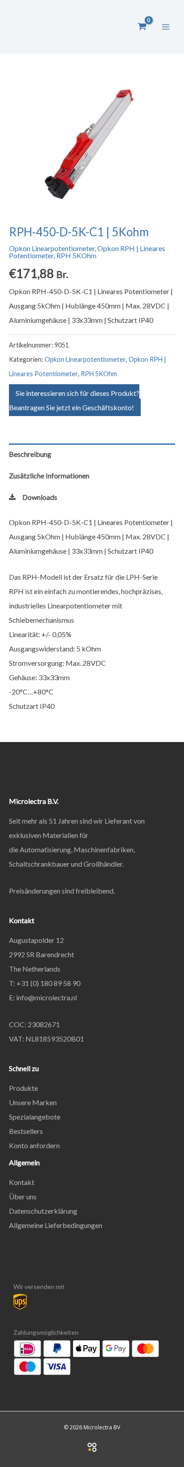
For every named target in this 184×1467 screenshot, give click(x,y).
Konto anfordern (34, 1145)
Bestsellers (26, 1131)
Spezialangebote (34, 1116)
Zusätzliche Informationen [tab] (49, 475)
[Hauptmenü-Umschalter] (165, 26)
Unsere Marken (33, 1102)
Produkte (23, 1088)
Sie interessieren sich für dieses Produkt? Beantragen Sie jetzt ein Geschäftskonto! (74, 400)
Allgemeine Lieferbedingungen (55, 1225)
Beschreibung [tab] (30, 454)
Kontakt (21, 1182)
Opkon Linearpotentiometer (52, 248)
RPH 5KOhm (76, 255)
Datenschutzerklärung (43, 1211)
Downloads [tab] (39, 497)
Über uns (23, 1196)
